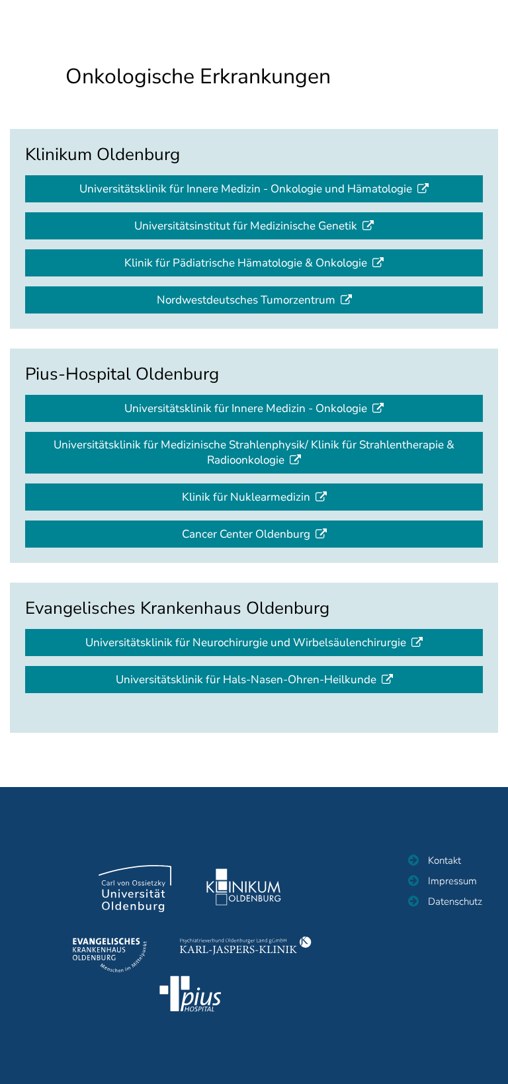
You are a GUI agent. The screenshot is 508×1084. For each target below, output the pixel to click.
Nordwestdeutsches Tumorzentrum (246, 300)
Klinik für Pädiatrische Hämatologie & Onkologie (245, 263)
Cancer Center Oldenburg (246, 534)
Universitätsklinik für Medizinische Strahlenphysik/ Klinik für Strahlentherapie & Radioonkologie (254, 452)
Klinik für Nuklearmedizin (246, 497)
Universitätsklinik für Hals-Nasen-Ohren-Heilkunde (246, 679)
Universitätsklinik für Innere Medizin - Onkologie (245, 408)
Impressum (452, 881)
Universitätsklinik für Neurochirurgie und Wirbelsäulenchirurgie (245, 642)
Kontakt (444, 860)
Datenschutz (455, 901)
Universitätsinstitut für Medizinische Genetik (245, 225)
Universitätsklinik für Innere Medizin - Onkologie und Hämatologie (245, 188)
